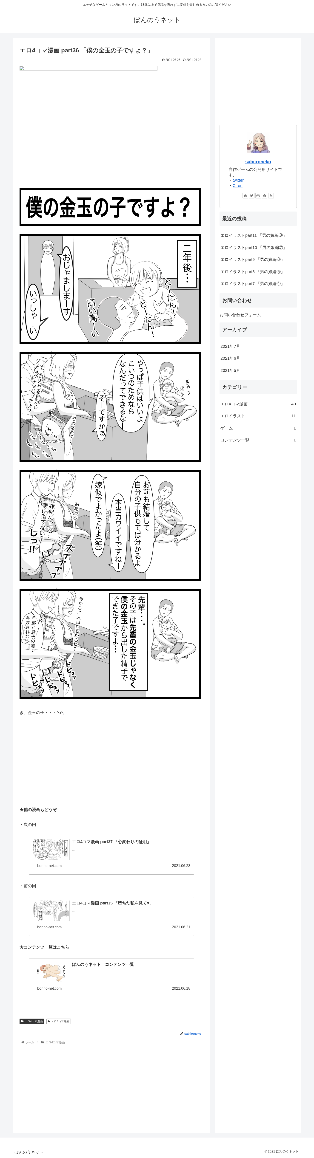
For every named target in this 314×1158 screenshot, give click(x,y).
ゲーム (258, 428)
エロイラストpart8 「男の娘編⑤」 (252, 271)
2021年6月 (230, 358)
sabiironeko (258, 161)
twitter (238, 180)
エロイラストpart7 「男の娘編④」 (252, 283)
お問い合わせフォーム (240, 315)
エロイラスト (258, 416)
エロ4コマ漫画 (34, 1021)
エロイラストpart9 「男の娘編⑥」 (252, 259)
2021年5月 (230, 370)
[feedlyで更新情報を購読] (264, 195)
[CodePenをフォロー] (258, 195)
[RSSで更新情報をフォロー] (271, 195)
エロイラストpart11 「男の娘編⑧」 (253, 235)
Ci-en (238, 185)
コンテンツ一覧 (258, 440)
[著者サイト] (245, 195)
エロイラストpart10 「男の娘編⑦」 (253, 247)
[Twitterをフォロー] (251, 195)
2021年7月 (230, 346)
